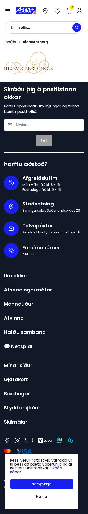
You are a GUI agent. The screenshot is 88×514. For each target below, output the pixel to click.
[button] (8, 11)
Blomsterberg (35, 41)
